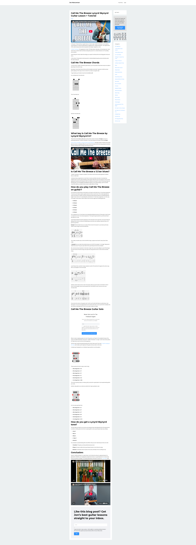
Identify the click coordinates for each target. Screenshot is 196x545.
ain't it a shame (118, 83)
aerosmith (117, 81)
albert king (117, 92)
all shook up (117, 116)
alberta (116, 95)
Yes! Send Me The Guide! (120, 28)
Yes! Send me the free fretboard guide (89, 333)
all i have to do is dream (120, 108)
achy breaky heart (118, 76)
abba (116, 65)
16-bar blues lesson (119, 52)
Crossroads (104, 458)
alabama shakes (118, 88)
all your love (117, 121)
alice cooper (117, 97)
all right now (117, 114)
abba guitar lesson (119, 67)
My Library (121, 2)
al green (116, 85)
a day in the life (118, 60)
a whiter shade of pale (119, 63)
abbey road (117, 69)
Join (76, 533)
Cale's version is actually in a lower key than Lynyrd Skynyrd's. (82, 142)
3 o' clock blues (118, 54)
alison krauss (117, 99)
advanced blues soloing (119, 79)
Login (125, 2)
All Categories (117, 46)
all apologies (117, 102)
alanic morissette (118, 90)
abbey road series (118, 72)
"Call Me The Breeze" (75, 49)
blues (72, 18)
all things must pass (119, 118)
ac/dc (116, 74)
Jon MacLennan (74, 2)
